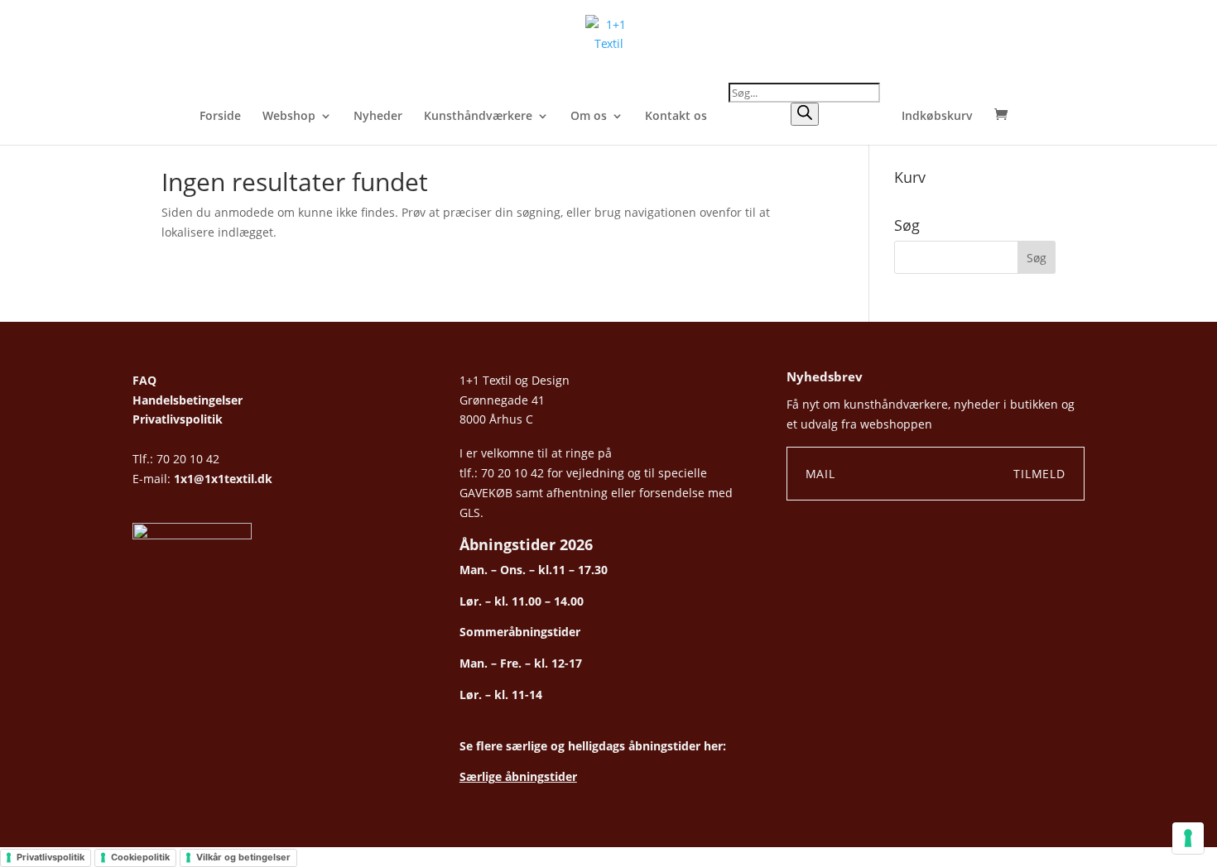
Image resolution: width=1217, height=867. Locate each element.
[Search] (805, 114)
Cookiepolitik (140, 857)
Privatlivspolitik (177, 419)
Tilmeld (1039, 473)
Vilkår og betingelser (243, 857)
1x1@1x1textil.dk (223, 478)
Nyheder (378, 116)
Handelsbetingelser (187, 400)
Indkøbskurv (937, 116)
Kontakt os (676, 116)
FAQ (144, 380)
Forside (220, 116)
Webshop (288, 116)
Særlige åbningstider (518, 776)
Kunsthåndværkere (478, 116)
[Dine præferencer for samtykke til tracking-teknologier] (1188, 838)
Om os (588, 116)
